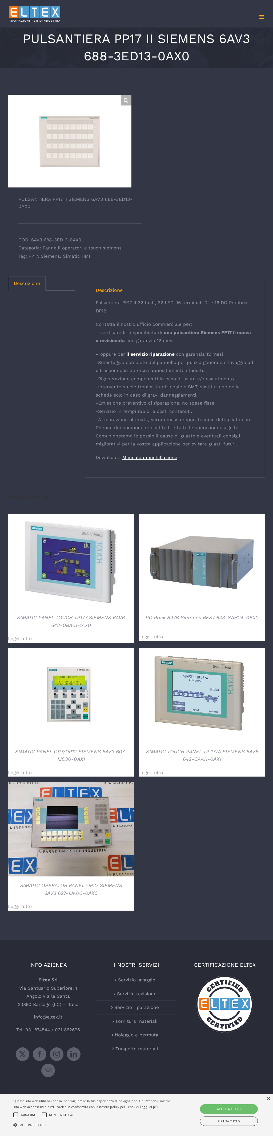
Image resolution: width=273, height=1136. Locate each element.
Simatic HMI (76, 256)
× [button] (268, 1099)
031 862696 (67, 1029)
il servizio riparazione (150, 354)
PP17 (33, 256)
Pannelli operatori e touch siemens (82, 247)
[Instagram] (56, 1054)
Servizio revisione (136, 993)
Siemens (50, 256)
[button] (126, 100)
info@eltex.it (48, 1017)
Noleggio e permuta (136, 1034)
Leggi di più (149, 1106)
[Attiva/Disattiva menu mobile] (262, 17)
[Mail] (48, 1070)
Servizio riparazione (136, 1007)
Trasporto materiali (136, 1048)
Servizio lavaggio (136, 979)
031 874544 (37, 1029)
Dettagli (71, 562)
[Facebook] (39, 1054)
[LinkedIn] (74, 1054)
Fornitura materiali (137, 1021)
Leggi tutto (20, 638)
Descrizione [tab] (27, 283)
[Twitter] (22, 1054)
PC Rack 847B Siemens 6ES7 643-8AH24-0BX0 (202, 617)
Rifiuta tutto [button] (229, 1121)
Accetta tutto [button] (229, 1109)
